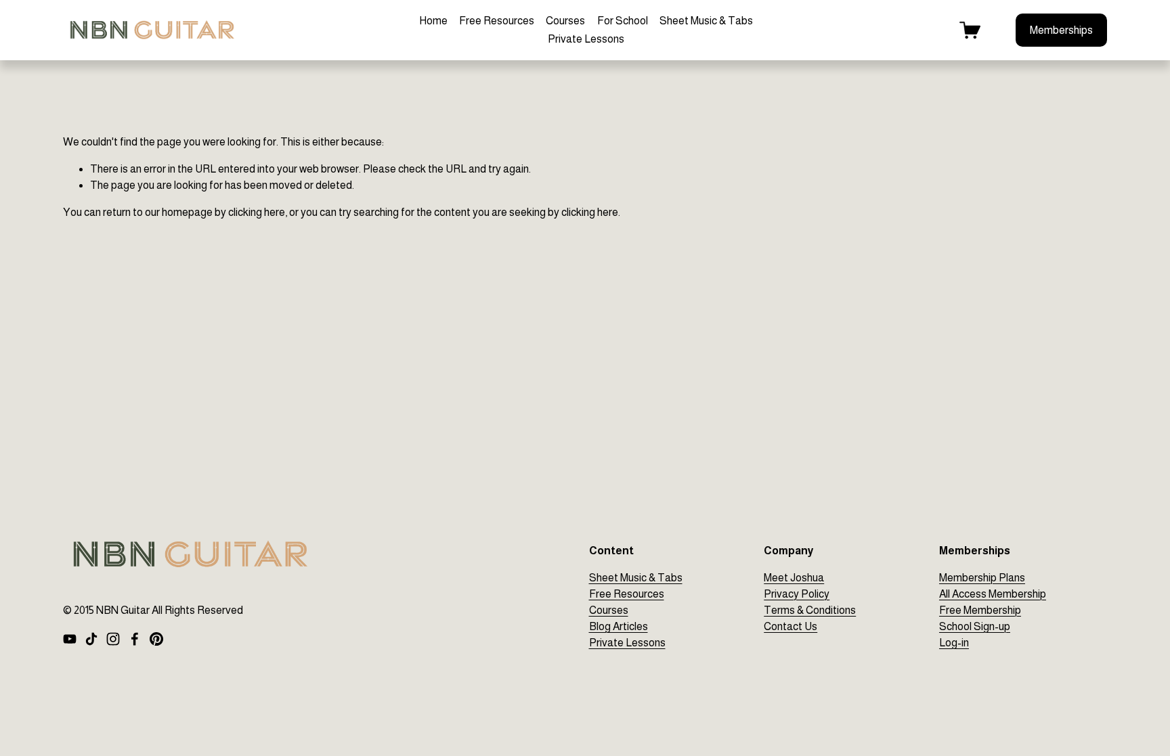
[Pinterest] (156, 639)
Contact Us (790, 626)
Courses (565, 20)
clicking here (256, 212)
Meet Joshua (794, 577)
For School (622, 20)
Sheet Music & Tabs (706, 20)
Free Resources (496, 20)
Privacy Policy (796, 594)
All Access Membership (992, 594)
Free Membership (980, 610)
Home (433, 20)
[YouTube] (70, 639)
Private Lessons (586, 39)
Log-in (954, 642)
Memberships (1061, 30)
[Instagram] (113, 639)
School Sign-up (974, 626)
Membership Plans (982, 577)
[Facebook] (135, 639)
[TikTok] (91, 639)
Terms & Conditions (810, 610)
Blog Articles (618, 626)
